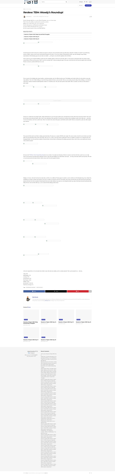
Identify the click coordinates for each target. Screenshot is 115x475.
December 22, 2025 (79, 323)
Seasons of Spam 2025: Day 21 (30, 339)
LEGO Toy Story (39, 287)
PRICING (81, 5)
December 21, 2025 (27, 341)
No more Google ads (51, 380)
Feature (25, 319)
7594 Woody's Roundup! (30, 287)
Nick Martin (29, 16)
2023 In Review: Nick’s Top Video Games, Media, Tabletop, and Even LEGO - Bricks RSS (48, 370)
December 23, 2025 (62, 323)
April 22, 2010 (36, 16)
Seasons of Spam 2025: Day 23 (31, 38)
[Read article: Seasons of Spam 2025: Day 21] (31, 333)
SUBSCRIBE (88, 5)
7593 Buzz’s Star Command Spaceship (36, 154)
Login (81, 1)
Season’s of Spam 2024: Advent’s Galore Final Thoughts (48, 377)
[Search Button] (66, 2)
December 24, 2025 (44, 323)
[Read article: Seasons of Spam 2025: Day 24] (49, 315)
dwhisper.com (47, 300)
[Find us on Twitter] (86, 2)
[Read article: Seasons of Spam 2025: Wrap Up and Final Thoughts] (31, 315)
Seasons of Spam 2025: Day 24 (31, 36)
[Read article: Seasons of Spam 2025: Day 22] (84, 315)
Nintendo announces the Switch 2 (50, 363)
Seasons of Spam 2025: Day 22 (83, 322)
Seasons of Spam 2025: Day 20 (48, 339)
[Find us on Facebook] (84, 2)
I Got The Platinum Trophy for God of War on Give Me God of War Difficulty (48, 359)
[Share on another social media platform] (90, 291)
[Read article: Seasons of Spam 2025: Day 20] (49, 333)
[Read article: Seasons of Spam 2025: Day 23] (66, 315)
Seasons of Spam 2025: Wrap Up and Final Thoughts (37, 34)
